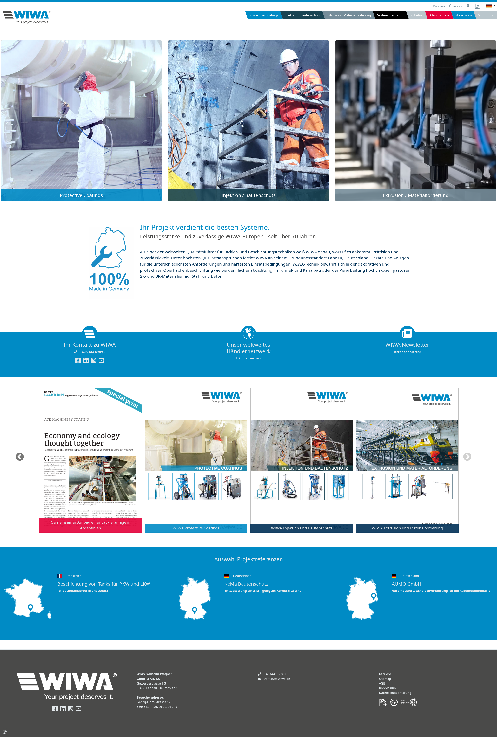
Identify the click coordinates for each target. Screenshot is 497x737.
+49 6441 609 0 (275, 674)
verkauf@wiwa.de (277, 679)
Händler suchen (249, 350)
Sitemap (385, 679)
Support (484, 15)
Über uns (456, 6)
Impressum (387, 688)
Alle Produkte (439, 15)
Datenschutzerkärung (395, 693)
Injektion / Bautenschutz (303, 15)
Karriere (439, 6)
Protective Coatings (264, 15)
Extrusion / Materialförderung (349, 15)
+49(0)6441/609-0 (92, 352)
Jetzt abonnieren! (407, 347)
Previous (20, 457)
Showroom (463, 15)
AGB (382, 683)
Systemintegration (390, 15)
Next (467, 457)
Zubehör (417, 15)
